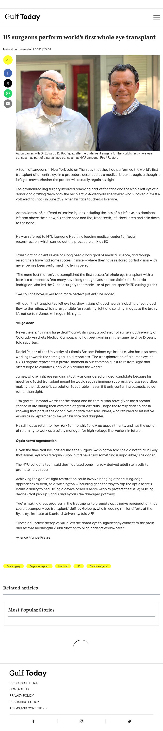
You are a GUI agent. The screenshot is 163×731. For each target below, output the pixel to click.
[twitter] (8, 83)
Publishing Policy (24, 702)
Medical (62, 566)
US (78, 566)
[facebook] (8, 73)
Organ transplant (39, 566)
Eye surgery (13, 566)
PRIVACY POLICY (22, 695)
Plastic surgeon (99, 566)
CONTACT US (19, 689)
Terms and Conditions (28, 708)
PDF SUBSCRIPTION (24, 683)
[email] (8, 103)
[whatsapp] (8, 93)
